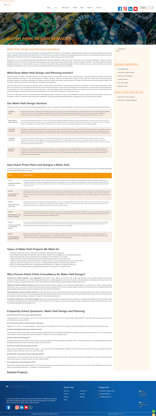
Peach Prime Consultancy (7, 1)
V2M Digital (121, 414)
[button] (56, 7)
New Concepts (65, 7)
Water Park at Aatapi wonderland (127, 100)
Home (48, 7)
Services (55, 7)
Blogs (81, 7)
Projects (75, 7)
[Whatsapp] (31, 407)
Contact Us (99, 7)
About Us (89, 7)
